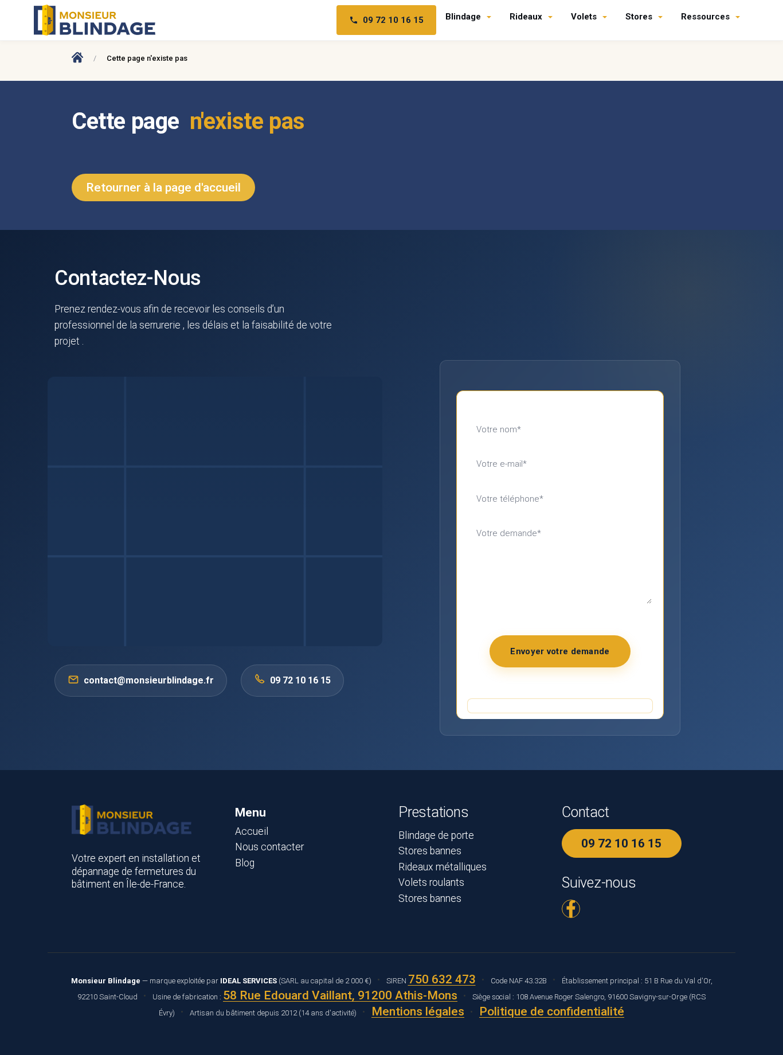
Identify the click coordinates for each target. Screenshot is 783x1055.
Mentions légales (417, 1011)
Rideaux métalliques (442, 867)
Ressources (705, 16)
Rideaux (526, 16)
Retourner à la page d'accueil (163, 187)
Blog (245, 863)
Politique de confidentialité (551, 1011)
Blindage (463, 16)
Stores (638, 16)
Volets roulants (431, 882)
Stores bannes (429, 851)
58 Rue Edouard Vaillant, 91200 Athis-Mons (340, 995)
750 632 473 (442, 979)
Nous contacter (269, 847)
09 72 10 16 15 (393, 20)
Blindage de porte (436, 835)
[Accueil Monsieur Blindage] (77, 57)
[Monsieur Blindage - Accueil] (94, 20)
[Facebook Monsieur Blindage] (571, 909)
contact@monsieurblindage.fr (149, 680)
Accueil (251, 831)
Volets (584, 16)
